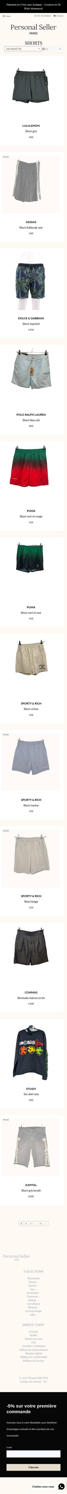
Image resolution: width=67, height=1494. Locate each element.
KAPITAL (31, 1185)
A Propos (33, 1331)
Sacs (32, 1289)
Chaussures (32, 1296)
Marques (32, 1307)
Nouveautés (33, 1278)
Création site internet (30, 1381)
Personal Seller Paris (38, 1378)
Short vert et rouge (31, 516)
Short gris (31, 131)
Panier (59, 16)
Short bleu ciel (31, 420)
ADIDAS (31, 222)
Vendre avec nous (33, 1338)
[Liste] (47, 49)
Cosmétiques (33, 1303)
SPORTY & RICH (31, 703)
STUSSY (31, 1088)
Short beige (31, 901)
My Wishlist (46, 16)
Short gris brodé (31, 1190)
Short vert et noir (31, 612)
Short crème (31, 709)
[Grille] (43, 49)
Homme (32, 1285)
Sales (32, 1314)
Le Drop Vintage (33, 1311)
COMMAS (31, 992)
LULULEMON (31, 125)
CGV (33, 1342)
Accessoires (32, 1293)
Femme (32, 1282)
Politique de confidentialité (33, 1357)
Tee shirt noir (31, 1094)
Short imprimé (31, 323)
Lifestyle (32, 1300)
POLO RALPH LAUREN (31, 414)
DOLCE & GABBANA (31, 318)
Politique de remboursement (33, 1349)
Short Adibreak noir (31, 227)
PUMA (31, 511)
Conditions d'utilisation (33, 1346)
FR (38, 16)
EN (35, 16)
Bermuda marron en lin (31, 998)
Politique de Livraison (33, 1360)
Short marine (31, 805)
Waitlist (33, 1335)
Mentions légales (33, 1353)
